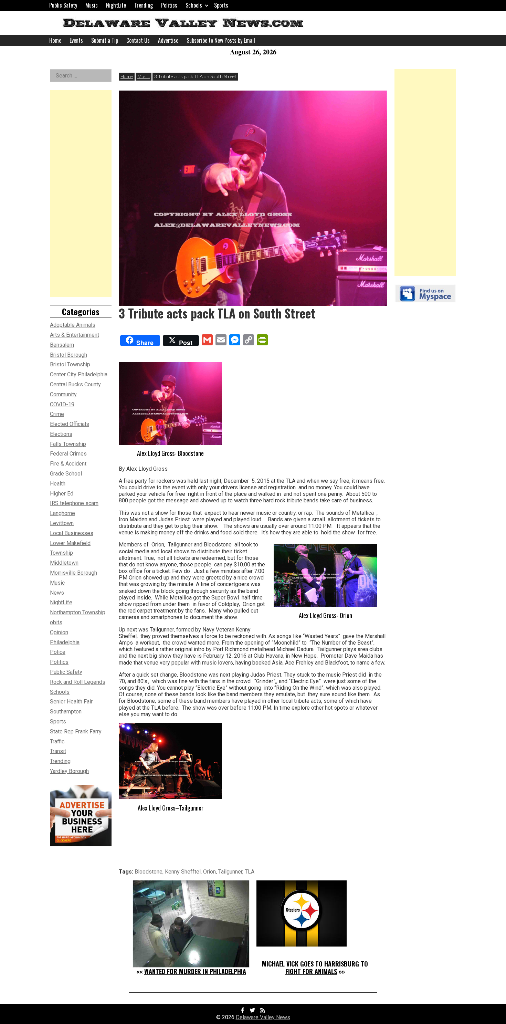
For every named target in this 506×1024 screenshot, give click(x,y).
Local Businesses (71, 533)
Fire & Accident (68, 463)
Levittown (62, 523)
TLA (249, 871)
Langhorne (62, 513)
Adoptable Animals (72, 325)
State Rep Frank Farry (76, 731)
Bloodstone (148, 871)
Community (63, 394)
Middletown (64, 563)
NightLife (116, 5)
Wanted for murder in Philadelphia (195, 971)
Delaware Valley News (263, 1017)
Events (76, 40)
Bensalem (62, 345)
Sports (221, 5)
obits (56, 622)
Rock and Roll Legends (77, 682)
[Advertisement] (81, 193)
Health (57, 483)
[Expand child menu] (207, 5)
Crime (57, 414)
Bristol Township (70, 364)
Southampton (66, 711)
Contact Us (138, 40)
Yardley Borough (69, 771)
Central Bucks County (75, 384)
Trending (143, 5)
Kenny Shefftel (183, 871)
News (57, 592)
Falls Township (68, 444)
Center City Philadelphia (78, 374)
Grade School (66, 473)
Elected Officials (69, 424)
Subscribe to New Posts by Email (221, 40)
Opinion (59, 632)
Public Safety (63, 5)
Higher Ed (61, 493)
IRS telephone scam (74, 503)
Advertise (168, 40)
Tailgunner (230, 871)
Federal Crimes (68, 453)
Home (55, 40)
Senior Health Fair (71, 701)
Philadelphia (65, 642)
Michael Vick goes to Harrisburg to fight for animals (315, 967)
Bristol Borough (68, 355)
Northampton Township (77, 612)
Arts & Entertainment (74, 335)
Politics (169, 5)
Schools (194, 5)
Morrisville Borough (73, 573)
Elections (61, 434)
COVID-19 (62, 404)
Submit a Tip (104, 40)
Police (57, 652)
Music (91, 5)
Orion (209, 871)
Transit (58, 751)
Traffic (57, 741)
